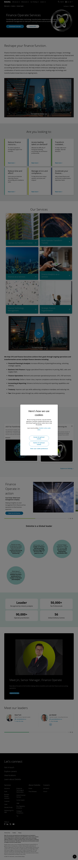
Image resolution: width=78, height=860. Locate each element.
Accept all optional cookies (39, 438)
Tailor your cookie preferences (39, 448)
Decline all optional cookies (39, 443)
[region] (39, 430)
